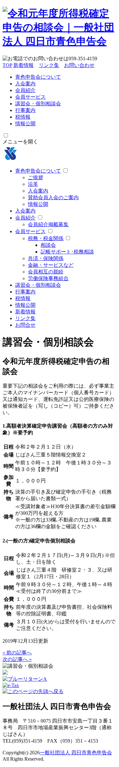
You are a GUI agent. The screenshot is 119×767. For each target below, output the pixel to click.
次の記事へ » (17, 659)
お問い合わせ (79, 65)
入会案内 (25, 83)
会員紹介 (25, 90)
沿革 (33, 184)
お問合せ (25, 325)
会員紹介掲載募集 (48, 224)
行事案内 (25, 110)
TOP (7, 65)
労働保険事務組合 (48, 278)
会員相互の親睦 (45, 271)
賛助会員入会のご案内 (53, 197)
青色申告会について (38, 77)
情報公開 (25, 123)
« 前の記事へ (17, 652)
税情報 (22, 117)
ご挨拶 (35, 177)
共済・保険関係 (45, 258)
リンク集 (49, 65)
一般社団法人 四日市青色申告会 (76, 752)
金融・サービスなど (51, 265)
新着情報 (23, 65)
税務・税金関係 (45, 238)
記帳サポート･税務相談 (67, 251)
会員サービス (30, 97)
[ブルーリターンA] (25, 679)
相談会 (48, 245)
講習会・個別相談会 (38, 103)
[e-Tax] (11, 685)
